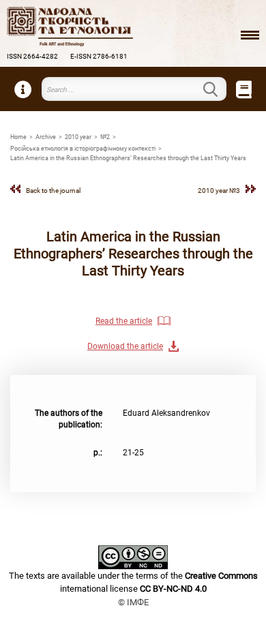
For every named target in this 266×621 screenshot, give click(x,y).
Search (218, 89)
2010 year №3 (219, 190)
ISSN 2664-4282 (32, 56)
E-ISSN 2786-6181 (99, 56)
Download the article (125, 346)
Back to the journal (53, 190)
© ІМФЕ (133, 602)
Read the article (123, 321)
